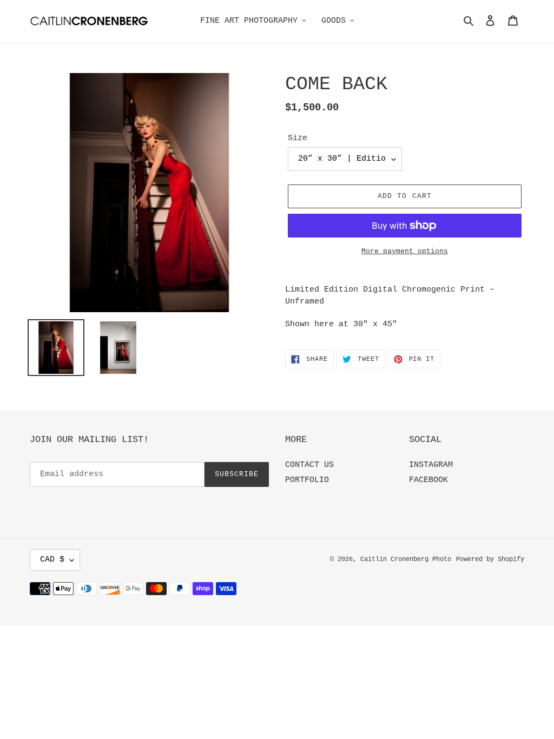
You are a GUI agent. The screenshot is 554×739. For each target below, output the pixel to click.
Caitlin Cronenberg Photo (405, 559)
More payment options (404, 251)
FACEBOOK (428, 480)
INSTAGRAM (431, 465)
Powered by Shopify (490, 559)
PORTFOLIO (307, 480)
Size (297, 138)
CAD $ (52, 559)
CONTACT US (309, 465)
